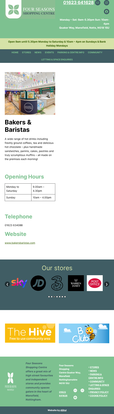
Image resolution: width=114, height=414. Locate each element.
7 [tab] (65, 297)
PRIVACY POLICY (99, 392)
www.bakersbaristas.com (20, 242)
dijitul (63, 410)
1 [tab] (49, 297)
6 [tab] (62, 297)
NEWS (93, 370)
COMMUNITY (97, 381)
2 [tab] (52, 297)
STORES (94, 367)
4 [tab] (57, 297)
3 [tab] (54, 297)
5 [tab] (60, 297)
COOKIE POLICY (98, 395)
